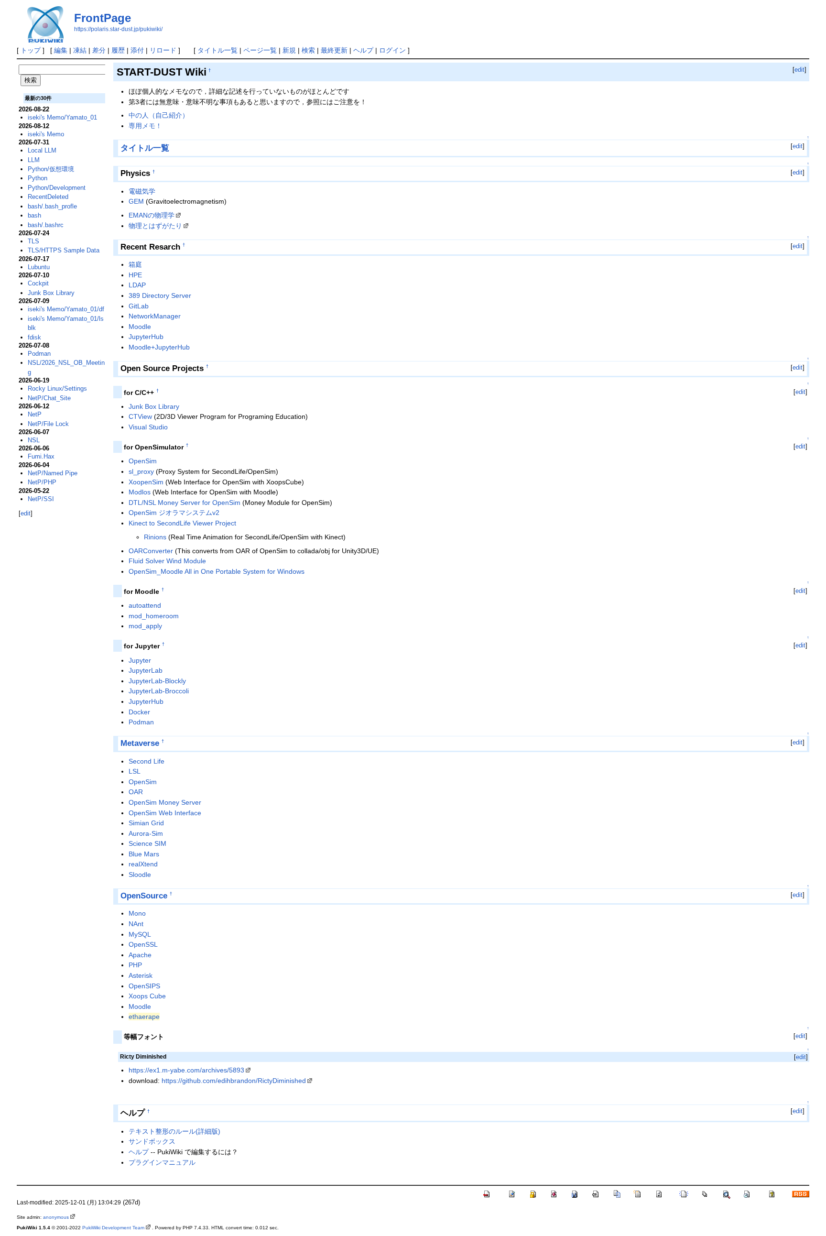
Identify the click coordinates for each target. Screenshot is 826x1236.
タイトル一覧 (217, 50)
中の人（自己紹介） (159, 115)
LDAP (137, 285)
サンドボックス (152, 1141)
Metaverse (139, 743)
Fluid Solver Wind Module (167, 561)
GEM (136, 201)
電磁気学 (142, 191)
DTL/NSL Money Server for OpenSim (184, 502)
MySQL (140, 934)
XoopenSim (146, 482)
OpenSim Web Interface (165, 813)
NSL (34, 440)
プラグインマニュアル (162, 1162)
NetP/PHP (42, 482)
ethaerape (144, 1016)
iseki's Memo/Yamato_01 (62, 117)
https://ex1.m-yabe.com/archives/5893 (186, 1070)
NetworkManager (155, 316)
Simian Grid (146, 823)
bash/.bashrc (46, 225)
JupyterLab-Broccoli (159, 691)
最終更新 (334, 50)
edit (799, 69)
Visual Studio (148, 427)
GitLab (139, 306)
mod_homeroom (154, 616)
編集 (60, 50)
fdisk (34, 337)
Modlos (140, 492)
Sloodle (140, 874)
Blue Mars (144, 854)
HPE (135, 275)
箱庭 (135, 264)
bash (34, 215)
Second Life (146, 761)
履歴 (118, 50)
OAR (136, 792)
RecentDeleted (48, 196)
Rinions (155, 537)
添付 (137, 50)
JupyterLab (146, 670)
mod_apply (145, 626)
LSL (135, 771)
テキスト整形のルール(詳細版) (174, 1131)
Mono (137, 913)
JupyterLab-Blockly (157, 681)
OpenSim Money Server (165, 802)
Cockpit (38, 283)
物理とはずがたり (155, 226)
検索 (308, 50)
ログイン (392, 50)
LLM (34, 160)
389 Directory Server (160, 295)
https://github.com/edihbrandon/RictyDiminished (234, 1080)
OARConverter (151, 551)
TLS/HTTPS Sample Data (63, 250)
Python (37, 178)
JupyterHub (146, 336)
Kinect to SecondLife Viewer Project (182, 523)
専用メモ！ (145, 126)
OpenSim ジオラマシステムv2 (174, 512)
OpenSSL (143, 944)
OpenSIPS (144, 986)
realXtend (143, 864)
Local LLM (42, 150)
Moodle (140, 326)
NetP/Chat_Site (49, 398)
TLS (33, 241)
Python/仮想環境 (51, 169)
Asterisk (140, 975)
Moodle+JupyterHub (159, 347)
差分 (99, 50)
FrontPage (102, 17)
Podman (141, 722)
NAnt (136, 924)
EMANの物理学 (151, 215)
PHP (135, 965)
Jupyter (140, 660)
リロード (163, 50)
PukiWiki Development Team (113, 1227)
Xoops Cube (147, 996)
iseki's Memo (46, 134)
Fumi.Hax (41, 456)
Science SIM (147, 843)
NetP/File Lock (48, 423)
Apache (140, 955)
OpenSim (143, 461)
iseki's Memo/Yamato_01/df (66, 309)
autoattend (145, 605)
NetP (35, 414)
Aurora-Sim (146, 833)
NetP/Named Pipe (52, 473)
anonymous (56, 1217)
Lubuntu (39, 267)
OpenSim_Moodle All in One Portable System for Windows (216, 571)
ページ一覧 (260, 50)
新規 (289, 50)
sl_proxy (141, 471)
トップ (31, 50)
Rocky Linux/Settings (57, 388)
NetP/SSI (41, 499)
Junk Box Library (154, 406)
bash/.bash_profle (52, 206)
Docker (139, 712)
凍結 (80, 50)
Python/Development (57, 187)
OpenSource (143, 895)
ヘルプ (363, 50)
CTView (140, 416)
